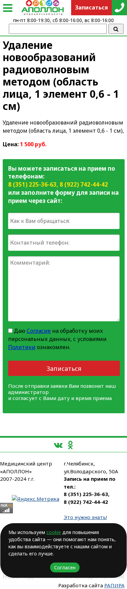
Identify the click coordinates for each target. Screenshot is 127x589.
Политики (22, 347)
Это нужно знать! (85, 517)
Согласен (65, 567)
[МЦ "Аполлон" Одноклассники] (70, 444)
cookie (53, 532)
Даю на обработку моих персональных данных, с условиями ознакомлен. (57, 339)
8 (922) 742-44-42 (84, 184)
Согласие (39, 331)
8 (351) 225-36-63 (32, 184)
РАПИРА (114, 585)
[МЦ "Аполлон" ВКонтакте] (58, 444)
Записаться (64, 368)
